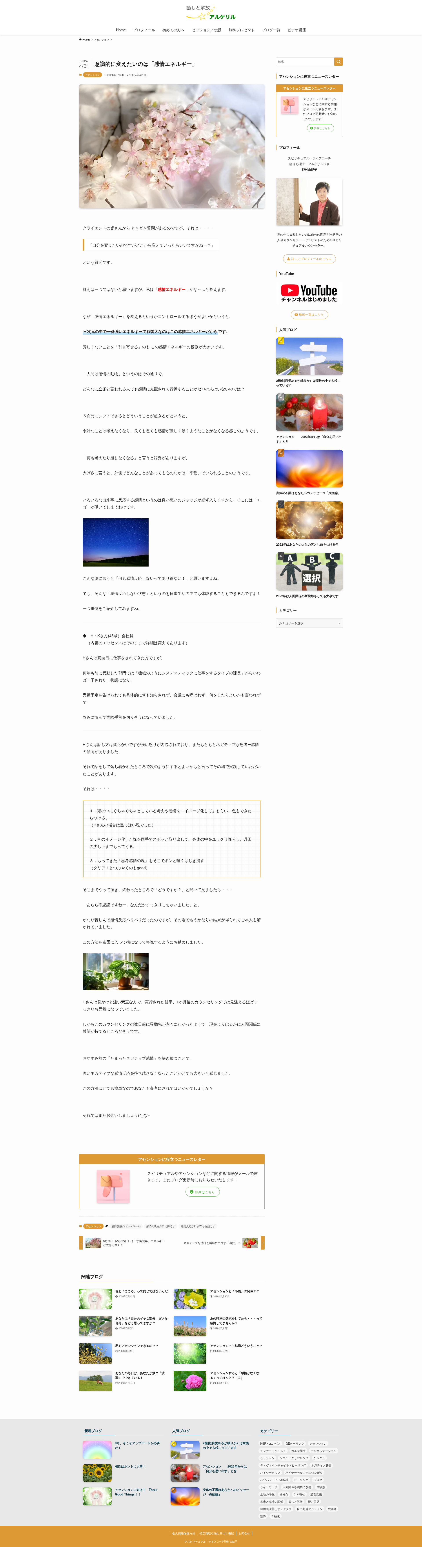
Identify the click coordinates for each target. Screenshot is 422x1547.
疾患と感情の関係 (271, 1501)
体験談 (320, 1487)
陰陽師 (332, 1509)
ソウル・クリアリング (294, 1458)
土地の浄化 (267, 1494)
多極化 (284, 1494)
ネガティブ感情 (321, 1465)
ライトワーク (268, 1487)
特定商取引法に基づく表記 (217, 1533)
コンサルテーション (324, 1451)
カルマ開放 (298, 1451)
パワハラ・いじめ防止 (274, 1480)
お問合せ (244, 1533)
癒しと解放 (295, 1501)
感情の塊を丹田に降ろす (160, 1226)
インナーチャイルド (273, 1451)
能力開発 (313, 1501)
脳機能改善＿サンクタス (276, 1509)
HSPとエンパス (270, 1443)
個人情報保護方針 (183, 1533)
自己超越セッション (310, 1509)
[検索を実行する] (338, 61)
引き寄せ (299, 1494)
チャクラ (319, 1458)
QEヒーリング (295, 1443)
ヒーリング (301, 1480)
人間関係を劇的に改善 (297, 1487)
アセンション (92, 74)
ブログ (318, 1480)
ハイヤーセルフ (270, 1472)
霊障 (263, 1516)
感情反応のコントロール (125, 1226)
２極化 (275, 1516)
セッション (267, 1458)
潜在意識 (316, 1494)
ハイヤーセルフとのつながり (304, 1472)
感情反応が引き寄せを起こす (198, 1226)
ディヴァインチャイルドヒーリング (283, 1465)
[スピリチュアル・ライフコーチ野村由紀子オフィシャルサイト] (211, 13)
